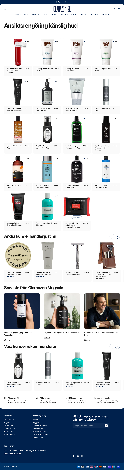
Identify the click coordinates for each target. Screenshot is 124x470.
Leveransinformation (40, 434)
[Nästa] (117, 236)
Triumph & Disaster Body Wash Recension (61, 333)
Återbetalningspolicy (40, 426)
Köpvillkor (36, 420)
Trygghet (36, 423)
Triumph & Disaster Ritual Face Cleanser (14, 109)
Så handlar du (38, 429)
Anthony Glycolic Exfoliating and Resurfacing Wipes (72, 225)
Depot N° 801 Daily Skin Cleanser (43, 109)
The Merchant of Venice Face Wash (43, 147)
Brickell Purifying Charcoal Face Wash (73, 147)
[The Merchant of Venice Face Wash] (18, 366)
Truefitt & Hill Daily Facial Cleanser (72, 109)
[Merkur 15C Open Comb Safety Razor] (77, 256)
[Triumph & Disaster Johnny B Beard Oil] (48, 256)
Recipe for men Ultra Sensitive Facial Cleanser (14, 71)
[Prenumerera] (106, 425)
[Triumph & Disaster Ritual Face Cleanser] (107, 366)
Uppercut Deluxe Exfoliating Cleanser (14, 224)
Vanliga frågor (38, 437)
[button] (10, 276)
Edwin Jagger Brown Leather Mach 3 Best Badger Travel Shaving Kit (103, 275)
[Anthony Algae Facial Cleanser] (77, 366)
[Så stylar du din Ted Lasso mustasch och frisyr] (102, 311)
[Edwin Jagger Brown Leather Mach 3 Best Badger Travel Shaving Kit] (107, 256)
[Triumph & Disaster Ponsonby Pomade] (18, 256)
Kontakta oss (8, 431)
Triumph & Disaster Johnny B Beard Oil (43, 273)
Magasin (7, 423)
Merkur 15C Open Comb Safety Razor (73, 273)
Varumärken (8, 426)
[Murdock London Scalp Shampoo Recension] (22, 311)
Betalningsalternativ (40, 431)
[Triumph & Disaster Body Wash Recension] (62, 311)
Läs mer (7, 340)
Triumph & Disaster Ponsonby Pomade (14, 273)
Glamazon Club (9, 429)
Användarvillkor (9, 434)
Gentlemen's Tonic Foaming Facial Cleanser (102, 148)
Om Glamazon (9, 420)
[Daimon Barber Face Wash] (48, 366)
